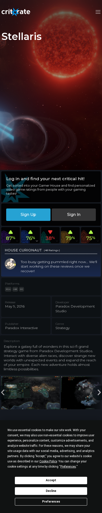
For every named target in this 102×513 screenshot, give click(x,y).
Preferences (51, 501)
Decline (51, 491)
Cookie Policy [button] (48, 461)
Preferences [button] (68, 466)
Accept (51, 480)
